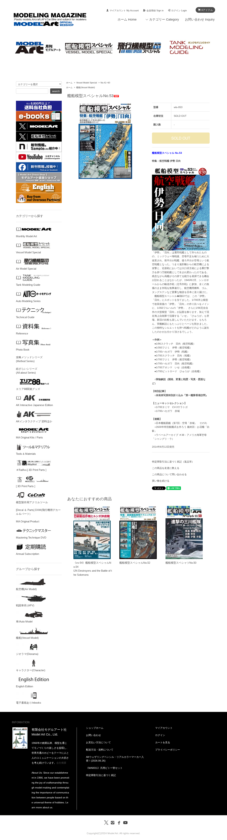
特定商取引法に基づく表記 (101, 775)
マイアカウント (164, 727)
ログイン (160, 735)
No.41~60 (105, 82)
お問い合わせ (93, 735)
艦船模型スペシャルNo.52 (134, 562)
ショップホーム (94, 727)
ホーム (69, 82)
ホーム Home (127, 19)
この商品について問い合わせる (169, 474)
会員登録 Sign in (155, 10)
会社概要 (61, 762)
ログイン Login (179, 10)
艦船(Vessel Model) (85, 87)
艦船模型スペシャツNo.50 (180, 562)
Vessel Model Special (86, 82)
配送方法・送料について (99, 749)
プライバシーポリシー (167, 749)
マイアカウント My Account (124, 10)
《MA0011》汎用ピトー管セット (104, 767)
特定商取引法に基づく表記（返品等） (173, 461)
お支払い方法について (98, 742)
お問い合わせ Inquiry (200, 19)
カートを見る (162, 742)
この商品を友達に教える (165, 468)
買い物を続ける (160, 480)
